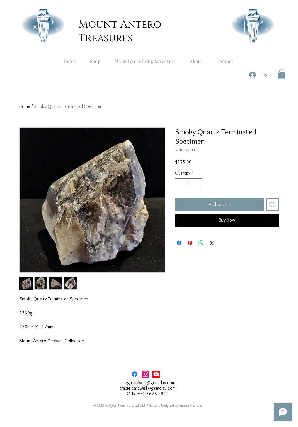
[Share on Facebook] (178, 242)
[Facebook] (134, 374)
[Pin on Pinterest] (190, 242)
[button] (281, 73)
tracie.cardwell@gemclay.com (148, 388)
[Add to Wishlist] (272, 204)
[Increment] (197, 184)
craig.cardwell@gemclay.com (147, 382)
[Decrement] (179, 184)
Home (24, 106)
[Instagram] (145, 374)
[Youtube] (156, 374)
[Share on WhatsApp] (201, 242)
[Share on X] (212, 242)
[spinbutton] (188, 184)
